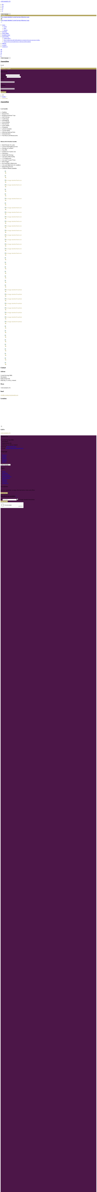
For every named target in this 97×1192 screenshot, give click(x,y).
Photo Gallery (5, 33)
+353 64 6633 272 (5, 1)
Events (5, 26)
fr (2, 9)
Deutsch (4, 455)
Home (3, 25)
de (2, 4)
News (5, 28)
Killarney (4, 43)
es (2, 8)
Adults (2, 78)
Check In (3, 75)
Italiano (4, 462)
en (3, 6)
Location (4, 45)
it (2, 11)
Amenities (4, 31)
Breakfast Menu (6, 35)
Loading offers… (7, 38)
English (4, 457)
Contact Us (5, 46)
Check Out (3, 77)
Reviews (6, 30)
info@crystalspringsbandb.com (9, 395)
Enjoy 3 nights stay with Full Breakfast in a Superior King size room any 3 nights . (22, 40)
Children (3, 85)
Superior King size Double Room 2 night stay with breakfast (17, 41)
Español (4, 458)
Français (4, 460)
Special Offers (5, 36)
